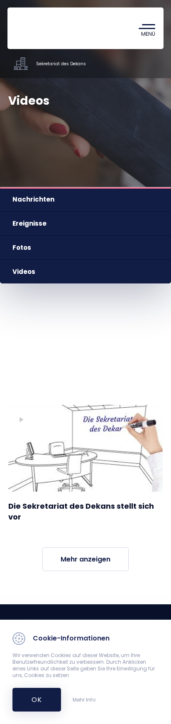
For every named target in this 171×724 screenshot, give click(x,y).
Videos (23, 271)
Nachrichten (33, 199)
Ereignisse (29, 223)
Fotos (21, 247)
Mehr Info (84, 700)
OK (32, 699)
